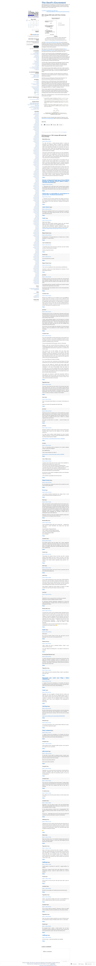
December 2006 (36, 232)
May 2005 (37, 251)
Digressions (37, 52)
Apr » (27, 20)
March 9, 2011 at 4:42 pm (46, 311)
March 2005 (37, 253)
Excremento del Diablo (35, 83)
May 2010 (37, 192)
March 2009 (37, 206)
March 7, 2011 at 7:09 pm (46, 878)
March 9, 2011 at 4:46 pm (46, 295)
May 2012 (37, 168)
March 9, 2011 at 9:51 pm (46, 244)
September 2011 (36, 176)
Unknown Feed (35, 34)
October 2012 (36, 163)
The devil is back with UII (35, 106)
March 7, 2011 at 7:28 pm (46, 802)
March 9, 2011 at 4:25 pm (46, 335)
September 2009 (36, 200)
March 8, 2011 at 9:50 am (46, 643)
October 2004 (36, 258)
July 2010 (37, 190)
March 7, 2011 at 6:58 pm (46, 888)
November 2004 (36, 257)
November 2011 (36, 174)
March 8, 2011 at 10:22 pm (46, 482)
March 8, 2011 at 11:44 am (46, 594)
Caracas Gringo (36, 81)
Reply (43, 177)
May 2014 (37, 145)
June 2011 (37, 179)
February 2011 (36, 183)
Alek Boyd (44, 706)
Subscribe (36, 46)
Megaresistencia (36, 88)
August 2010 (37, 189)
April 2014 (37, 146)
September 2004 (36, 259)
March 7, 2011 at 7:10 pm (46, 864)
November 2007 (36, 221)
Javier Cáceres (46, 207)
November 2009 (36, 198)
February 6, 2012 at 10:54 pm (47, 184)
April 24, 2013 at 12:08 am (46, 141)
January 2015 (36, 137)
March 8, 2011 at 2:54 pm (46, 540)
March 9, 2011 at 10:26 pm (46, 235)
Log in (38, 294)
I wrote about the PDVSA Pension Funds (53, 42)
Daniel (38, 82)
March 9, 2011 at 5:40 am (46, 445)
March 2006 (37, 241)
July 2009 (37, 202)
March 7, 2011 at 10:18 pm (46, 743)
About (38, 287)
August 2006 (37, 236)
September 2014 (36, 141)
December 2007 (36, 220)
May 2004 (37, 263)
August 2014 (37, 142)
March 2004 (37, 265)
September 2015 (36, 129)
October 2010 (36, 187)
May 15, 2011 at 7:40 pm (46, 196)
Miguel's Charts (36, 75)
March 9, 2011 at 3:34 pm (46, 399)
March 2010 (37, 194)
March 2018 (37, 112)
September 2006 (36, 235)
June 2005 (37, 250)
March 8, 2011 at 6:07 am (46, 692)
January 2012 (36, 172)
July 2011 (37, 178)
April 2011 (37, 181)
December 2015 (36, 126)
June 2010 (37, 191)
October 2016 (36, 118)
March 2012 (37, 170)
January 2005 (36, 255)
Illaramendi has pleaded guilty (47, 118)
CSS (55, 965)
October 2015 (36, 128)
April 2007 (37, 228)
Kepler (44, 218)
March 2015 (37, 135)
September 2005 (36, 247)
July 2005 (37, 249)
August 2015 (37, 130)
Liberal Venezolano (36, 87)
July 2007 (37, 225)
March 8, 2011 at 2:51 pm (46, 554)
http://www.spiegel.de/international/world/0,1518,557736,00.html (54, 228)
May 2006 (37, 239)
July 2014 (37, 143)
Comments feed (36, 296)
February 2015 (36, 136)
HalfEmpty (45, 862)
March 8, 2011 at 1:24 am (46, 732)
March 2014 (37, 147)
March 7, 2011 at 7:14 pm (46, 848)
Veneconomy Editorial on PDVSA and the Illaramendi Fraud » (58, 11)
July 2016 (37, 119)
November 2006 (36, 233)
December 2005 (36, 244)
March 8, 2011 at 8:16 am (46, 656)
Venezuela (37, 69)
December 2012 (36, 161)
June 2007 (37, 226)
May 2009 (37, 204)
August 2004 (37, 260)
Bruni (38, 98)
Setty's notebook (46, 730)
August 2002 (37, 283)
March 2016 (37, 123)
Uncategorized (36, 68)
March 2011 (37, 182)
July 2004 (37, 261)
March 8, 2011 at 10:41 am (46, 610)
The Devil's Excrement (54, 2)
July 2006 (37, 237)
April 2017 (37, 115)
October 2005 (36, 246)
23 (31, 25)
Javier (38, 85)
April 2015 (37, 134)
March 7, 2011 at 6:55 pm (46, 896)
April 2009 (37, 205)
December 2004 (36, 256)
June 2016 (37, 120)
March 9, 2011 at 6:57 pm (46, 256)
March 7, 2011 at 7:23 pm (46, 837)
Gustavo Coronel (36, 84)
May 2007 (37, 227)
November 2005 (36, 245)
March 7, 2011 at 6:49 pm (46, 926)
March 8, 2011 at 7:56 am (46, 670)
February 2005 (36, 254)
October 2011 (36, 175)
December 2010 (36, 185)
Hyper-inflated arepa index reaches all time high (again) (34, 103)
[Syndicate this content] (31, 34)
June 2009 (37, 203)
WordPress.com (36, 297)
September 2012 (36, 164)
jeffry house (45, 751)
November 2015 (36, 127)
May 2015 (37, 133)
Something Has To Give (35, 109)
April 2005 (37, 252)
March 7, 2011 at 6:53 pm (46, 916)
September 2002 (36, 282)
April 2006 (37, 240)
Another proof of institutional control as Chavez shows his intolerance (34, 289)
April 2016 (37, 122)
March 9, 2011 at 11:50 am (46, 427)
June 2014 (37, 144)
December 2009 (36, 197)
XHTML (52, 965)
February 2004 (36, 266)
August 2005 (37, 248)
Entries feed (37, 295)
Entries (41, 965)
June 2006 (37, 238)
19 (36, 24)
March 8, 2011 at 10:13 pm (46, 492)
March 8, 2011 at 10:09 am (46, 631)
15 (30, 24)
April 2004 (37, 264)
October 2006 (36, 234)
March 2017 (37, 116)
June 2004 (37, 262)
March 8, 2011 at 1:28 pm (46, 577)
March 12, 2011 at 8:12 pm (46, 209)
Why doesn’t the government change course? (34, 108)
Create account (36, 293)
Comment (65, 961)
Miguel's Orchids (36, 76)
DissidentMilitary (36, 53)
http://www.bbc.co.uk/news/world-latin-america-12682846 (53, 438)
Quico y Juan (37, 91)
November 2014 (36, 139)
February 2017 (36, 117)
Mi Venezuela (37, 89)
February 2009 (36, 207)
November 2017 (36, 114)
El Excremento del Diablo (35, 54)
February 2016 (36, 124)
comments (45, 965)
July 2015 (37, 131)
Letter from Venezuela (35, 86)
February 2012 (36, 171)
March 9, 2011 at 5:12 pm (46, 276)
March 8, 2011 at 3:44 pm (46, 522)
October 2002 (36, 281)
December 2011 (36, 173)
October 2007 (36, 222)
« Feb (27, 19)
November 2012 (36, 162)
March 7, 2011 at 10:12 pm (46, 753)
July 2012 (37, 166)
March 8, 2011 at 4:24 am (46, 708)
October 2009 (36, 199)
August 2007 (37, 224)
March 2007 (37, 229)
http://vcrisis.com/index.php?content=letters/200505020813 (53, 716)
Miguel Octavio (46, 480)
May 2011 (37, 180)
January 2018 (36, 113)
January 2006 (36, 243)
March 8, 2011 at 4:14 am (46, 722)
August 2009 (37, 201)
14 (28, 24)
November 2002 (36, 280)
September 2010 (36, 188)
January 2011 (36, 184)
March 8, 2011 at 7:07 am (46, 681)
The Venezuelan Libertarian (34, 99)
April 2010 (37, 193)
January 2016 (36, 125)
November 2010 (36, 186)
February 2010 (36, 195)
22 (30, 25)
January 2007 (36, 231)
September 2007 (36, 223)
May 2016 (37, 121)
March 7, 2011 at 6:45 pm (46, 937)
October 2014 (36, 140)
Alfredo (38, 80)
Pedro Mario (37, 90)
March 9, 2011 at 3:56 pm (46, 384)
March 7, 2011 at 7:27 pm (46, 821)
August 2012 (37, 165)
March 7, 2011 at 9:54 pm (46, 768)
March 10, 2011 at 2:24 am (46, 220)
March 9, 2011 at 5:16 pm (46, 265)
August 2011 (37, 177)
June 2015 (37, 132)
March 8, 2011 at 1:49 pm (46, 567)
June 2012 (37, 167)
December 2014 (36, 138)
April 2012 (37, 169)
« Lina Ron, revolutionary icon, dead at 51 (50, 10)
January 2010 (36, 196)
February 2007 (36, 230)
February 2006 (36, 242)
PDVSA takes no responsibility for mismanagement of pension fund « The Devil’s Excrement (55, 194)
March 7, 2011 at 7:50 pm (46, 780)
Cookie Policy (52, 963)
